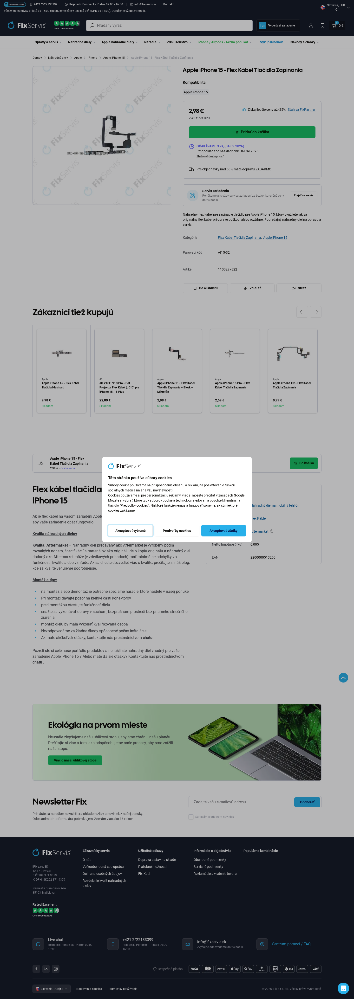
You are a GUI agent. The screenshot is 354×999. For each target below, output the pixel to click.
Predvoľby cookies (177, 531)
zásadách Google (231, 495)
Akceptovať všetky (223, 531)
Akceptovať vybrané (130, 531)
